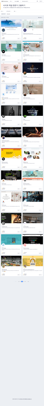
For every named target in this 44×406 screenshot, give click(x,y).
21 (20, 281)
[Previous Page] (14, 281)
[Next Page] (29, 281)
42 (28, 281)
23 (23, 281)
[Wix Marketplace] (5, 1)
